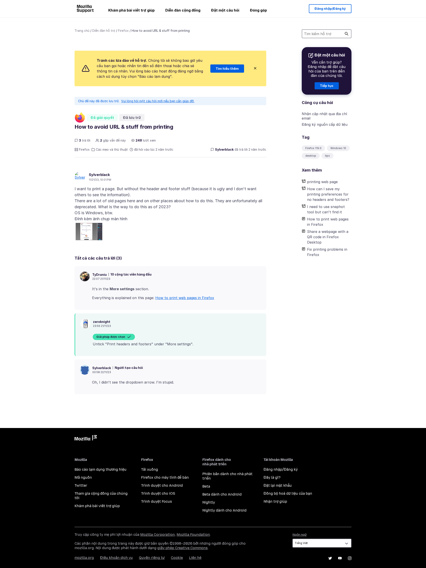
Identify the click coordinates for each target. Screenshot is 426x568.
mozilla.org (84, 558)
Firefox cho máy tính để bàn (165, 477)
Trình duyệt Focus (156, 501)
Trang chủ (82, 30)
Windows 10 (338, 148)
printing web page (322, 182)
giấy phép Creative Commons (182, 548)
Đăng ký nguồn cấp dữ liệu (324, 124)
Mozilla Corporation (157, 534)
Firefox (123, 30)
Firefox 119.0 (313, 148)
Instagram (349, 558)
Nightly (208, 502)
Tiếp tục (326, 86)
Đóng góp (258, 10)
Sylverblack (99, 174)
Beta (206, 486)
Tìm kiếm (346, 33)
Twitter (81, 485)
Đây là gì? (272, 477)
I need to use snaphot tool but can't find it (326, 209)
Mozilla (86, 438)
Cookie (177, 558)
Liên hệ (195, 558)
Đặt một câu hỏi (225, 10)
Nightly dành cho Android (224, 510)
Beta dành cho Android (222, 494)
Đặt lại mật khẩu (278, 485)
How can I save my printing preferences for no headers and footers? (328, 194)
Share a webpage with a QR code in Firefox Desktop (327, 236)
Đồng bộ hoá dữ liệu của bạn (288, 493)
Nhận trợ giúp (275, 501)
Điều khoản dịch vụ (116, 558)
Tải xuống (149, 469)
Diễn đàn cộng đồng (182, 10)
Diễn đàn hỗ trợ (103, 30)
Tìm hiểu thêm (227, 68)
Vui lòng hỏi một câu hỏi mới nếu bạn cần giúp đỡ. (157, 101)
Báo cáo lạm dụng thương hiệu (100, 469)
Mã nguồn (83, 477)
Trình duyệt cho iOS (158, 493)
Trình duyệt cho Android (162, 485)
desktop (310, 155)
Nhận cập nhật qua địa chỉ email (324, 116)
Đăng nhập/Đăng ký (330, 8)
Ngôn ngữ (299, 535)
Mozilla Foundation (193, 534)
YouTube (340, 558)
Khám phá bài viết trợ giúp (131, 10)
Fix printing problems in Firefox (327, 252)
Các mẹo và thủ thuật (112, 149)
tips (327, 155)
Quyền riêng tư (152, 558)
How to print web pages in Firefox (328, 222)
